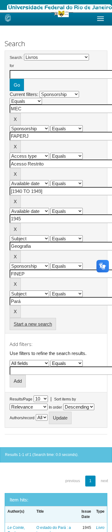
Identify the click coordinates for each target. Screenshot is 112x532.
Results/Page (21, 399)
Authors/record (22, 418)
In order (55, 407)
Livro (100, 527)
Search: (16, 57)
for (12, 66)
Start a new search (33, 324)
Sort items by (65, 399)
